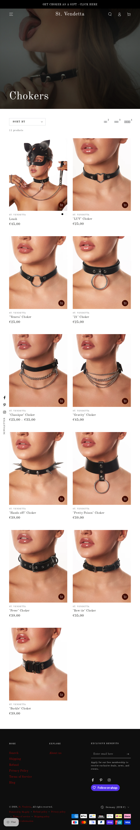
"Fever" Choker (19, 610)
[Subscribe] (129, 754)
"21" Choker (81, 317)
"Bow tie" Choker (84, 610)
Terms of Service (20, 776)
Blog (12, 782)
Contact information (23, 821)
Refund (14, 765)
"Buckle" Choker (20, 708)
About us (55, 753)
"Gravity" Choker (84, 415)
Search (14, 753)
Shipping (15, 759)
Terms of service (21, 817)
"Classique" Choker (22, 415)
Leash (13, 219)
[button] (110, 14)
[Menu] (11, 14)
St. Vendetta (25, 807)
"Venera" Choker (20, 317)
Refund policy (40, 812)
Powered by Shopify (19, 812)
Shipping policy (42, 817)
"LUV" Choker (82, 219)
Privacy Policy (18, 770)
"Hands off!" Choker (22, 513)
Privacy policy (58, 812)
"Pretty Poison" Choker (88, 513)
